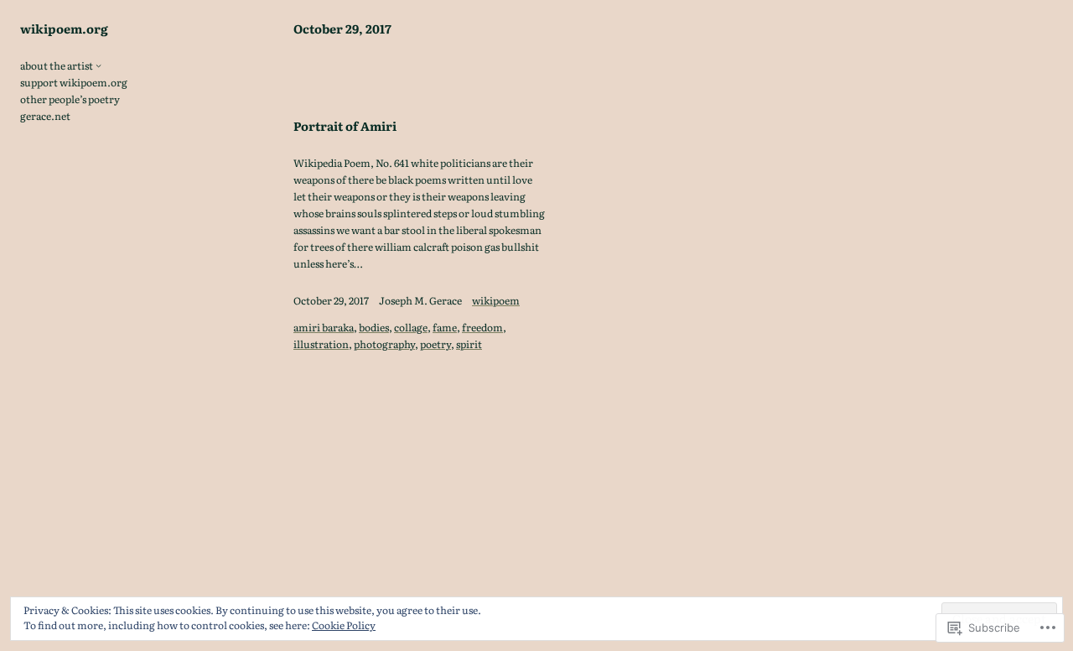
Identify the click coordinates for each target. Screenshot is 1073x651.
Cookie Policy (344, 625)
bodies (374, 327)
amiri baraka (323, 327)
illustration (321, 344)
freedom (482, 327)
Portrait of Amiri (345, 125)
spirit (469, 344)
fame (445, 327)
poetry (435, 344)
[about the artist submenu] (98, 65)
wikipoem (496, 300)
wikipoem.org (64, 28)
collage (411, 327)
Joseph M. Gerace (420, 300)
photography (384, 344)
